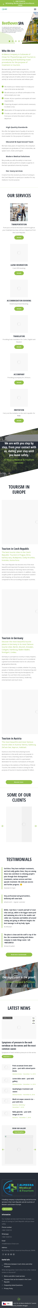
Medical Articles (7, 1018)
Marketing (22, 1105)
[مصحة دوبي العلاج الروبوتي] (19, 1149)
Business (15, 1105)
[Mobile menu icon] (35, 9)
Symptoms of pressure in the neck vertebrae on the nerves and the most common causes (19, 1045)
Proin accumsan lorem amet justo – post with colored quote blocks (23, 1068)
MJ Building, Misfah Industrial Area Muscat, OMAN (20, 4)
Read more (7, 1056)
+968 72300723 (20, 1)
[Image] (19, 212)
